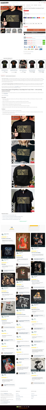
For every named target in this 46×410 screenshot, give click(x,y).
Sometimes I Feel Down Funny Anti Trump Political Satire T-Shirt (11, 219)
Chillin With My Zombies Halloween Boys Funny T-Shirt (4, 70)
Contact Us (32, 393)
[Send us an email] (43, 0)
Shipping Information (34, 395)
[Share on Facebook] (24, 53)
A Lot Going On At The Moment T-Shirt (9, 327)
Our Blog (32, 396)
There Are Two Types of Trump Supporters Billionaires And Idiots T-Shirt (12, 216)
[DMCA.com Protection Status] (18, 406)
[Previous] (2, 17)
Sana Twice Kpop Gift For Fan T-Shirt (39, 287)
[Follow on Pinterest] (44, 0)
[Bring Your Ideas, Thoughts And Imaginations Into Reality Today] (5, 2)
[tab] (3, 76)
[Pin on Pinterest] (28, 53)
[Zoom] (1, 27)
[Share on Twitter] (25, 53)
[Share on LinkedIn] (30, 53)
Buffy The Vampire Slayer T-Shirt (23, 264)
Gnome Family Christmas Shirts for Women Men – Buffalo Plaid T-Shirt (32, 70)
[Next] (21, 17)
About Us (17, 393)
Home (24, 6)
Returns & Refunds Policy (19, 396)
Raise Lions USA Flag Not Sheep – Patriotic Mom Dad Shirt (23, 70)
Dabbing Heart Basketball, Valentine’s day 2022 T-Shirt (13, 70)
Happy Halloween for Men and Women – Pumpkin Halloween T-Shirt (41, 70)
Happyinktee (6, 93)
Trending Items (28, 6)
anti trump (32, 51)
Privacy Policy (18, 395)
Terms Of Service (18, 399)
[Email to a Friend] (27, 53)
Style (24, 12)
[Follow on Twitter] (42, 0)
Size (24, 21)
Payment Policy (18, 398)
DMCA (32, 398)
